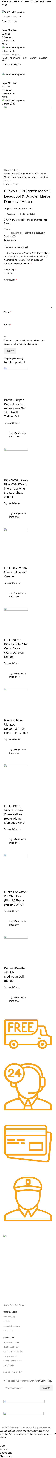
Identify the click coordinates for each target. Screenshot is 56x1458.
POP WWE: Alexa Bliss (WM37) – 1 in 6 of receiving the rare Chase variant (16, 488)
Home (7, 174)
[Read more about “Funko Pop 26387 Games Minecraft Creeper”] (6, 594)
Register (14, 209)
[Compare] (7, 394)
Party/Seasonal (9, 1356)
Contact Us (8, 1330)
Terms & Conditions (11, 1326)
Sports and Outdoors (12, 1361)
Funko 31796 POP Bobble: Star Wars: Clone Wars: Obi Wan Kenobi (16, 648)
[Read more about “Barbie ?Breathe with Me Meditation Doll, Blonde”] (6, 999)
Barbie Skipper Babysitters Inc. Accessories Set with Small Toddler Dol (14, 408)
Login (7, 209)
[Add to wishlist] (7, 428)
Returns (6, 1321)
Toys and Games (18, 174)
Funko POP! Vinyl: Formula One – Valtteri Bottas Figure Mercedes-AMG (14, 814)
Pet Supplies (8, 1365)
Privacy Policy (9, 1317)
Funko (7, 223)
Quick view (7, 444)
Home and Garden (11, 1342)
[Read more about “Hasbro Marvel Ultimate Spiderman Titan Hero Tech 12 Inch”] (6, 751)
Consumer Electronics (12, 1351)
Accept (5, 1442)
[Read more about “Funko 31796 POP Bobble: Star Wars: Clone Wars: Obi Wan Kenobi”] (6, 675)
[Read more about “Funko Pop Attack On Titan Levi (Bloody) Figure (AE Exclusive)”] (6, 923)
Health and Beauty (11, 1347)
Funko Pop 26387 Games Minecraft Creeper (15, 572)
